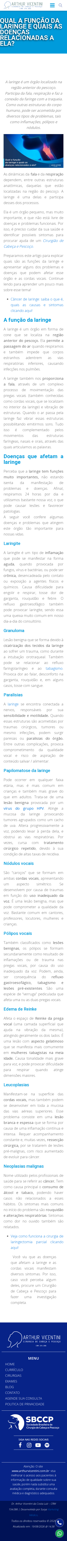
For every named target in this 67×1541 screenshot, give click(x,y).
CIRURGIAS (13, 1375)
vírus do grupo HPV (24, 808)
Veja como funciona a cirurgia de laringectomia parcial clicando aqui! (37, 1242)
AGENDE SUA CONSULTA (23, 1398)
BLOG (9, 1387)
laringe (13, 704)
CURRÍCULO (14, 1370)
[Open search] (60, 5)
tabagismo (54, 668)
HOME (10, 1364)
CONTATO (12, 1392)
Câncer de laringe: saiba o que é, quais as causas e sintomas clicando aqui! (37, 305)
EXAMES (11, 1381)
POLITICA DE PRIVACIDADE (24, 1404)
